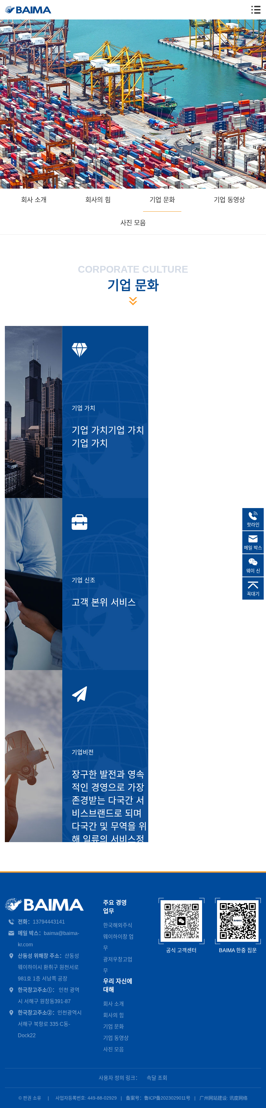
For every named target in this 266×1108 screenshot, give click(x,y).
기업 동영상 (229, 200)
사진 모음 (133, 223)
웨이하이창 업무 (118, 942)
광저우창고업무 (117, 965)
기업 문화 (162, 200)
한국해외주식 (117, 925)
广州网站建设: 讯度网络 (224, 1098)
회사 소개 (33, 200)
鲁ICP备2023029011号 (167, 1098)
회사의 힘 (98, 200)
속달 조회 (157, 1078)
